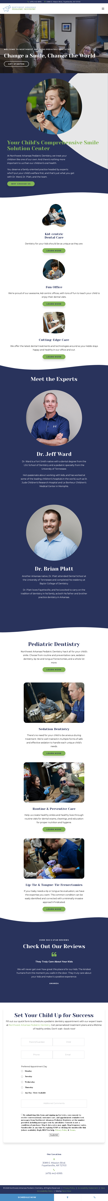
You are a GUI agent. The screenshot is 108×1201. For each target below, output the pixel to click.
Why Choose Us (21, 184)
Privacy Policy (61, 1130)
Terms (72, 1130)
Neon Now (66, 1191)
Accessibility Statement (88, 1188)
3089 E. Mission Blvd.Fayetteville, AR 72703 (54, 1164)
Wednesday (30, 1082)
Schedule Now (27, 1197)
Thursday (29, 1087)
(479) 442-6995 (35, 2)
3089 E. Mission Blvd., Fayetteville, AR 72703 (63, 2)
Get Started (16, 64)
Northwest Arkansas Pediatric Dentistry (29, 1025)
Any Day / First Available (35, 1093)
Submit (54, 1135)
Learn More (54, 251)
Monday (28, 1071)
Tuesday (28, 1076)
